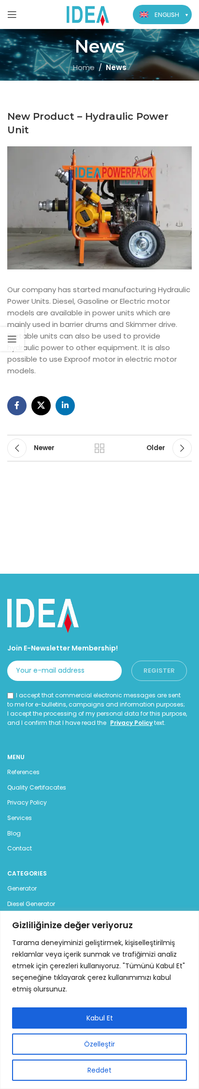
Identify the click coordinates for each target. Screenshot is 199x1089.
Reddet (99, 1070)
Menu (16, 757)
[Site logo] (88, 14)
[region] (99, 1000)
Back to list (99, 448)
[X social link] (41, 405)
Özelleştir (99, 1044)
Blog (14, 833)
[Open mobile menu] (12, 14)
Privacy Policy (131, 723)
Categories (27, 873)
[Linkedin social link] (65, 405)
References (23, 772)
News (116, 67)
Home (84, 67)
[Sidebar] (12, 339)
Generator (22, 888)
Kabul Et (99, 1018)
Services (19, 818)
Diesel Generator (31, 904)
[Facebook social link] (17, 405)
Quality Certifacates (36, 787)
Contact (19, 848)
